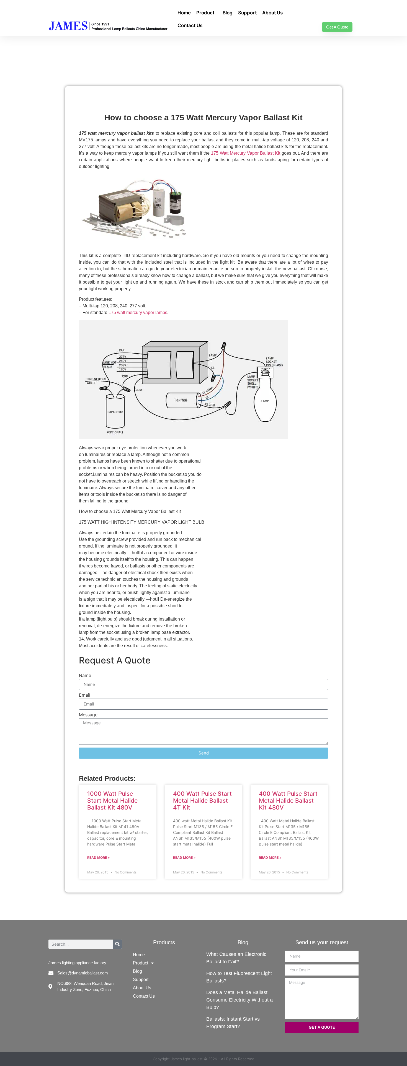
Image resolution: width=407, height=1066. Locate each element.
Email (84, 695)
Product (205, 12)
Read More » (98, 857)
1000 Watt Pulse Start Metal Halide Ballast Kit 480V (112, 800)
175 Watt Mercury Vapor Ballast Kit (245, 153)
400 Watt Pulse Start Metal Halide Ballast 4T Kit (202, 800)
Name (85, 675)
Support (247, 12)
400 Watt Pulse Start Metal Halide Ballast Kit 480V (288, 800)
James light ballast (187, 1059)
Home (184, 12)
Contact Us (189, 25)
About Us (272, 12)
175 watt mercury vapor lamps (138, 312)
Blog (228, 12)
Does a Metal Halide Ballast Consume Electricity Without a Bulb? (239, 1000)
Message (88, 714)
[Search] (117, 944)
